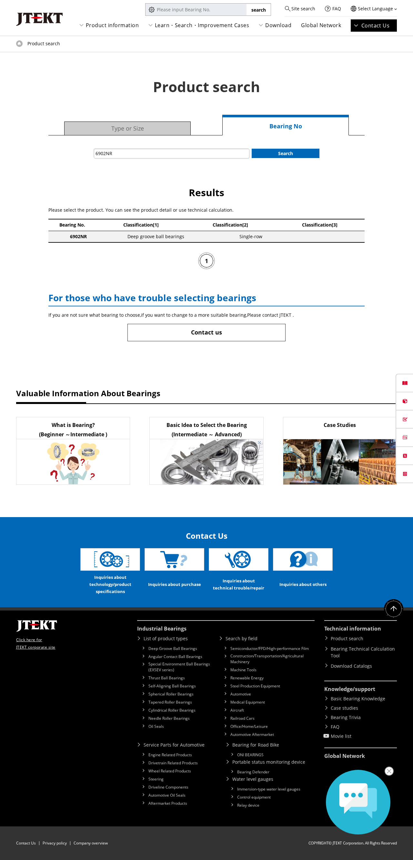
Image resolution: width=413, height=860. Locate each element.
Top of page (19, 43)
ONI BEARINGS (250, 755)
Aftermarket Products (167, 803)
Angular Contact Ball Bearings (175, 656)
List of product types (166, 638)
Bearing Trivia (346, 717)
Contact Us (375, 25)
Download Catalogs (351, 666)
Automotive (240, 694)
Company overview (91, 843)
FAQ (336, 8)
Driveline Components (168, 787)
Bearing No (285, 126)
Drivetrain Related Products (173, 763)
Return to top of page (393, 609)
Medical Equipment (247, 702)
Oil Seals (156, 726)
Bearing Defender (253, 772)
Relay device (248, 805)
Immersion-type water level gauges (268, 789)
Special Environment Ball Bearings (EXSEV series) (179, 667)
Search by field (241, 638)
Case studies (344, 708)
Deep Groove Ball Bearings (172, 648)
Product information (112, 25)
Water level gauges (252, 779)
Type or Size (127, 128)
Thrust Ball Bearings (166, 678)
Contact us (206, 332)
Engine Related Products (170, 755)
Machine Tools (243, 670)
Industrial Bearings (161, 628)
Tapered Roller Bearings (170, 702)
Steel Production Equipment (255, 686)
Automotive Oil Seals (167, 795)
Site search (303, 8)
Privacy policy (55, 843)
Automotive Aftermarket (252, 734)
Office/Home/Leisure (249, 726)
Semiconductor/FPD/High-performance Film (269, 648)
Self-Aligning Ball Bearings (172, 686)
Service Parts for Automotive (174, 745)
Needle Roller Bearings (169, 718)
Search (285, 153)
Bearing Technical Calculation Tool (363, 652)
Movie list (341, 736)
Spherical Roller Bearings (171, 694)
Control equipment (254, 797)
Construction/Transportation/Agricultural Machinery (267, 658)
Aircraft (237, 710)
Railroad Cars (242, 718)
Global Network (321, 25)
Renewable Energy (247, 678)
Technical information (352, 628)
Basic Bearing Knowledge (358, 698)
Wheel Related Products (169, 771)
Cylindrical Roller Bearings (172, 710)
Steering (156, 779)
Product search (347, 638)
